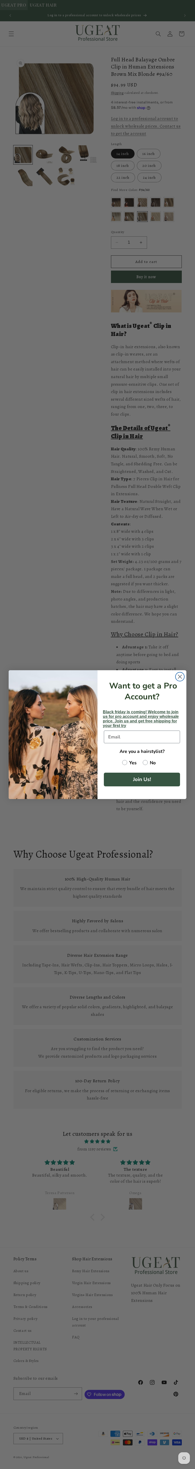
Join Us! (142, 779)
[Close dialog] (179, 676)
